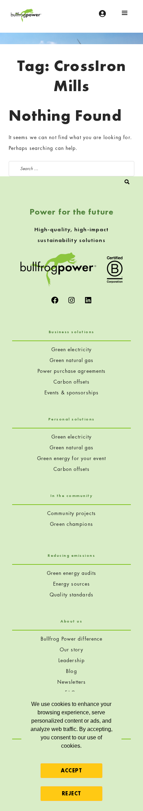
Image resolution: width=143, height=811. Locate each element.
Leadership (71, 660)
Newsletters (71, 681)
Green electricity (71, 349)
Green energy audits (71, 573)
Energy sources (71, 583)
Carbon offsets (71, 381)
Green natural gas (72, 360)
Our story (71, 649)
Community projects (71, 513)
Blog (71, 671)
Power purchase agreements (71, 371)
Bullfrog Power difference (72, 638)
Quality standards (71, 594)
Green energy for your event (71, 458)
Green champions (71, 524)
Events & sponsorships (71, 392)
